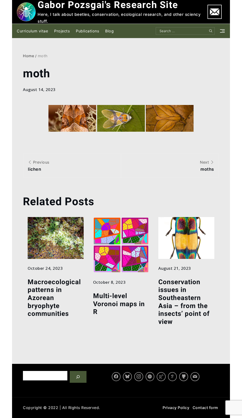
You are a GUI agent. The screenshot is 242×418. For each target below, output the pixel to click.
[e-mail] (195, 376)
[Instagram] (138, 376)
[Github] (183, 376)
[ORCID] (150, 376)
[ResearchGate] (161, 376)
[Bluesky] (127, 376)
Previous (38, 166)
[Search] (78, 377)
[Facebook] (116, 376)
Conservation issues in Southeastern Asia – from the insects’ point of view (184, 302)
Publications (87, 31)
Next (207, 166)
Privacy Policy (176, 407)
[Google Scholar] (172, 376)
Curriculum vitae (32, 31)
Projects (62, 31)
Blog (109, 31)
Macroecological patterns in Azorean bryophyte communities (54, 298)
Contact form (205, 407)
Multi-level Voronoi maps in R (119, 304)
